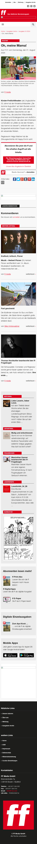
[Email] (2, 182)
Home (3, 31)
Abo (14, 2)
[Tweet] (18, 179)
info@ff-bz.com (12, 791)
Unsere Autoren (7, 713)
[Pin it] (29, 179)
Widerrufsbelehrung (9, 757)
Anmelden (8, 2)
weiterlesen (31, 274)
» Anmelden (29, 172)
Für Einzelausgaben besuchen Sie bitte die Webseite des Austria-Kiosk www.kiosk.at (18, 160)
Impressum (6, 749)
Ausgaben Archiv (30, 2)
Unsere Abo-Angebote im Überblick (18, 166)
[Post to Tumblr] (25, 179)
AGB (4, 745)
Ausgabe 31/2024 (24, 31)
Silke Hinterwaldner (11, 326)
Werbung (20, 2)
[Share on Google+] (22, 179)
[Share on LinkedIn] (33, 179)
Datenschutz (6, 753)
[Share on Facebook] (14, 179)
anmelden (16, 217)
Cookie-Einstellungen (9, 761)
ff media (7, 92)
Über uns (5, 717)
